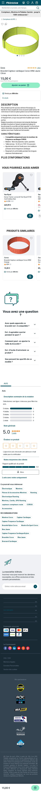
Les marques (8, 610)
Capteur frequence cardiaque (13, 521)
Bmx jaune (6, 529)
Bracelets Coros (8, 537)
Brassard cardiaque (9, 541)
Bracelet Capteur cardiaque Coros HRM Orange (17, 261)
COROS (30, 504)
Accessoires (7, 508)
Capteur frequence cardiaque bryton (15, 533)
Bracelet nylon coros (9, 525)
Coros (3, 68)
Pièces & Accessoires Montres (14, 492)
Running (33, 492)
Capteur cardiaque (24, 517)
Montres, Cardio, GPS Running (14, 500)
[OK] (35, 586)
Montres (19, 489)
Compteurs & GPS (9, 19)
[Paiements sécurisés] (13, 632)
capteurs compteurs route (12, 504)
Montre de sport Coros (29, 525)
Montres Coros (7, 517)
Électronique (7, 489)
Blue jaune (21, 537)
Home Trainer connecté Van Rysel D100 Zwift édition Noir (17, 198)
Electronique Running (10, 496)
